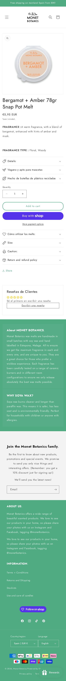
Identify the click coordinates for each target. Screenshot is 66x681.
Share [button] (9, 270)
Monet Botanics (20, 668)
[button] (6, 17)
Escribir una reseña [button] (33, 305)
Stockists (11, 588)
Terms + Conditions (17, 572)
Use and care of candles (20, 595)
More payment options (33, 224)
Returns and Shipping (18, 580)
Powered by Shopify (36, 668)
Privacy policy (25, 673)
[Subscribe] (55, 489)
